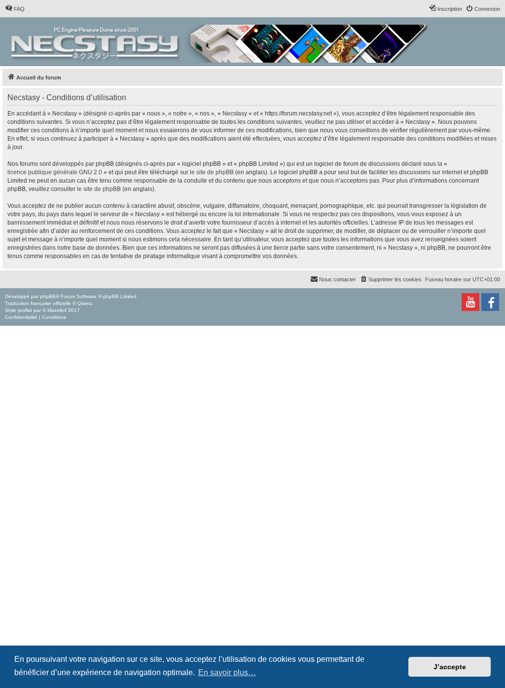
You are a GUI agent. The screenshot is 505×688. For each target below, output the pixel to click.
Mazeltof (57, 310)
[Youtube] (470, 302)
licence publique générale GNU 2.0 (54, 172)
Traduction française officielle (38, 303)
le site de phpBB (212, 172)
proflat (25, 310)
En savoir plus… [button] (227, 672)
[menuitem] (15, 9)
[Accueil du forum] (220, 42)
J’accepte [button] (449, 667)
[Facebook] (490, 302)
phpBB (48, 296)
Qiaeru (85, 303)
